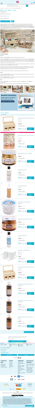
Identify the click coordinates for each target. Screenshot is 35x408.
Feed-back (26, 354)
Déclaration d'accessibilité (21, 372)
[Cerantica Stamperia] (9, 157)
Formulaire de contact (9, 354)
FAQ (9, 367)
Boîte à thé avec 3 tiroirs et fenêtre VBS (26, 118)
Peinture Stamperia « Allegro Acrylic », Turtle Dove (25, 284)
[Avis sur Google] (6, 384)
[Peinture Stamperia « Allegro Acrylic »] (9, 289)
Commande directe (20, 362)
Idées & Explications (7, 8)
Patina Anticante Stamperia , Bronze (25, 218)
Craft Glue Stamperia (22, 185)
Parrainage (10, 364)
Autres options (6, 405)
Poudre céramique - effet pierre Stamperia (24, 202)
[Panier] (34, 3)
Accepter (30, 405)
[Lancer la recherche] (27, 6)
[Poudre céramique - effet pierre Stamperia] (9, 207)
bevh (21, 383)
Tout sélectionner (4, 114)
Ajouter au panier (30, 129)
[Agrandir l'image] (33, 31)
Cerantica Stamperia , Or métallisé (25, 153)
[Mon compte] (32, 3)
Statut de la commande (29, 371)
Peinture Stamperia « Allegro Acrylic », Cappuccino (25, 301)
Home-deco (11, 8)
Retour (19, 371)
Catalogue (10, 362)
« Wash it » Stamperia (22, 235)
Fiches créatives (11, 366)
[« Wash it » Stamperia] (9, 240)
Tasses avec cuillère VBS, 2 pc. (24, 250)
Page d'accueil (2, 8)
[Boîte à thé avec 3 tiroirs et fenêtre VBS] (9, 124)
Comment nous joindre (29, 370)
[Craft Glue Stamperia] (9, 190)
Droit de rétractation (20, 368)
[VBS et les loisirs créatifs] (17, 2)
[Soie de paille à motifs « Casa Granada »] (9, 141)
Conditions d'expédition (21, 365)
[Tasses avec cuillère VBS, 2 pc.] (9, 256)
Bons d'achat (11, 363)
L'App (18, 373)
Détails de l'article (22, 143)
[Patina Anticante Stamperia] (9, 223)
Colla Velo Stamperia (22, 169)
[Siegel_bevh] (18, 385)
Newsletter (10, 365)
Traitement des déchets (4, 367)
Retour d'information (29, 372)
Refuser (27, 405)
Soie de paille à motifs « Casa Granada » (26, 135)
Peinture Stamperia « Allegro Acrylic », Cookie (25, 317)
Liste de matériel (4, 21)
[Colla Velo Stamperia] (9, 174)
